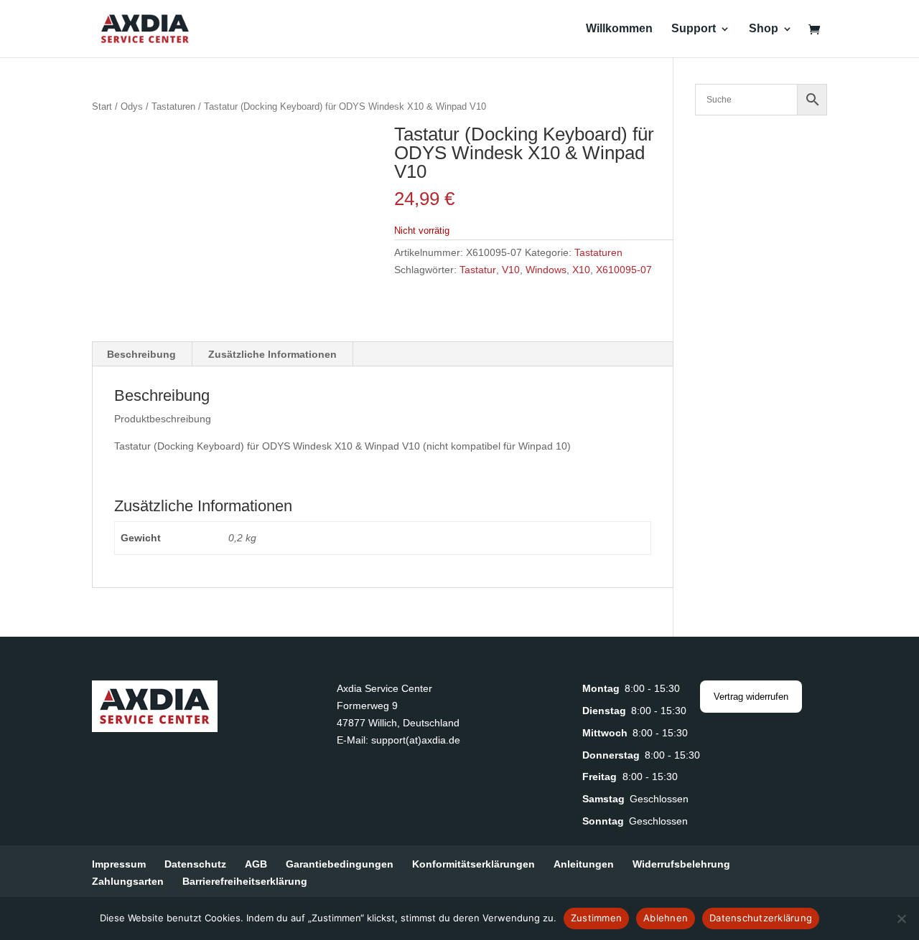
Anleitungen (584, 864)
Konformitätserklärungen (473, 864)
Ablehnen (665, 918)
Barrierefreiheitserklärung (244, 881)
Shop (763, 29)
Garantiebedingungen (339, 864)
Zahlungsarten (128, 881)
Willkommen (619, 29)
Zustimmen (596, 918)
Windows (546, 269)
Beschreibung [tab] (141, 354)
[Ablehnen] (901, 918)
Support (693, 29)
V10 (511, 269)
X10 (581, 269)
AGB (256, 864)
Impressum (119, 864)
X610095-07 (624, 269)
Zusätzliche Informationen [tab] (272, 354)
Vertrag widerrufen (751, 696)
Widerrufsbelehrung (681, 864)
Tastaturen (173, 106)
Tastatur (478, 269)
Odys (132, 106)
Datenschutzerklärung (760, 918)
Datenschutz (195, 864)
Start (102, 106)
